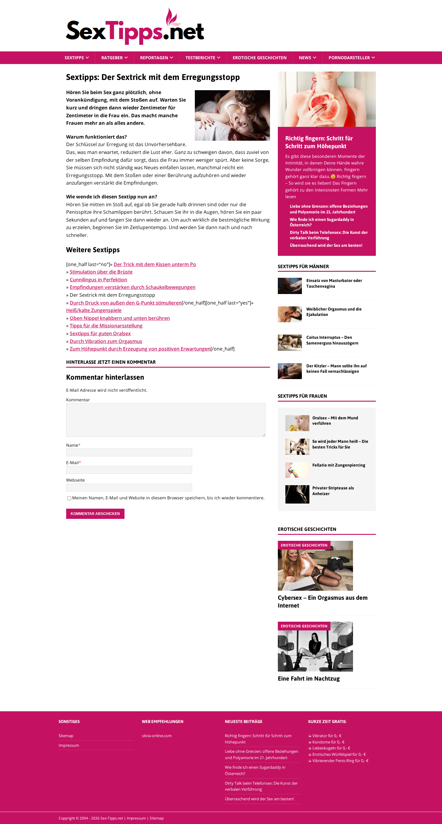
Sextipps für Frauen (302, 396)
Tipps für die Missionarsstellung (106, 325)
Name (72, 445)
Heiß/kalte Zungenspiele (93, 310)
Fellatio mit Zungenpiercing (338, 465)
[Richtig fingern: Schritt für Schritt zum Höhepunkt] (327, 123)
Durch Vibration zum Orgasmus (106, 341)
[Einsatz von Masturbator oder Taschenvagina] (290, 286)
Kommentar (78, 400)
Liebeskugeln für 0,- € (331, 748)
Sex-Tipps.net (111, 818)
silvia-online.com (157, 735)
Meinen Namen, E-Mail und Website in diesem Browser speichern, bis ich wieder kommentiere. (168, 498)
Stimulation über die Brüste (101, 271)
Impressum (69, 745)
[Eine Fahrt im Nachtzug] (327, 647)
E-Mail (72, 462)
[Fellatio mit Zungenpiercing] (297, 470)
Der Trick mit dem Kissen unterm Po (155, 264)
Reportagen (154, 57)
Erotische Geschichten (260, 57)
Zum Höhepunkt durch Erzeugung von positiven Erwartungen (140, 348)
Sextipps (74, 57)
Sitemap (66, 735)
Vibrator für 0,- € (327, 735)
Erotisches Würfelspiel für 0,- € (339, 754)
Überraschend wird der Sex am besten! (326, 245)
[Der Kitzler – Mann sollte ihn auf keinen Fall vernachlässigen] (290, 371)
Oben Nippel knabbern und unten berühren (120, 318)
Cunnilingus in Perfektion (98, 279)
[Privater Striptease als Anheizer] (297, 494)
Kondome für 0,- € (328, 742)
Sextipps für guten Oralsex (100, 333)
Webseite (75, 480)
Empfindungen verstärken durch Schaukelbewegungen (132, 287)
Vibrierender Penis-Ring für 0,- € (340, 760)
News (305, 57)
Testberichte (200, 57)
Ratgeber (112, 57)
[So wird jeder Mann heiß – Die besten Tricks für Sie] (297, 447)
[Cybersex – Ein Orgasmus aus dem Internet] (327, 566)
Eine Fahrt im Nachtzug (309, 678)
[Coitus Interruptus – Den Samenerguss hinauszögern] (290, 343)
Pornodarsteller (349, 57)
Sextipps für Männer (303, 266)
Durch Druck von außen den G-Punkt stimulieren (126, 302)
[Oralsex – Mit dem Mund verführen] (297, 423)
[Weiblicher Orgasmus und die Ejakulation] (290, 314)
